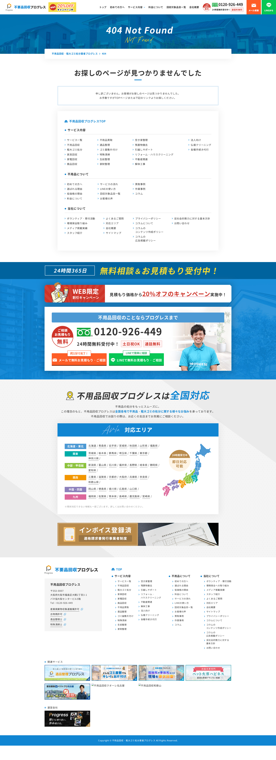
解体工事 (140, 164)
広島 (123, 488)
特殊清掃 (105, 154)
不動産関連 (141, 159)
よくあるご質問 (115, 218)
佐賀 (102, 496)
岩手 (113, 445)
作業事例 (140, 189)
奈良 (143, 477)
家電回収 (72, 159)
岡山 (92, 488)
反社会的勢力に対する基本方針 (192, 218)
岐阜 (143, 465)
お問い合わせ (182, 223)
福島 (154, 445)
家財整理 (105, 164)
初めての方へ (117, 7)
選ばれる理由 (74, 189)
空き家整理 (141, 140)
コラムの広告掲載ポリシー (145, 238)
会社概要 (194, 7)
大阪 (123, 477)
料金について (155, 7)
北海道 (92, 445)
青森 (102, 445)
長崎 (123, 496)
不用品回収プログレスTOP (87, 121)
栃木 (102, 453)
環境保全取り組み (77, 223)
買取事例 (140, 184)
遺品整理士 (56, 619)
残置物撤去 (141, 145)
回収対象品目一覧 (176, 7)
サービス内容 (135, 7)
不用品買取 (106, 140)
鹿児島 (135, 496)
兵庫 (133, 477)
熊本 (113, 496)
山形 (143, 445)
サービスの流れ (109, 184)
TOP (119, 569)
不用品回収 (73, 145)
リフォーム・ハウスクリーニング (154, 154)
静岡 (154, 465)
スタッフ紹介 (74, 233)
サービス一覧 (74, 140)
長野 (133, 465)
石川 (113, 465)
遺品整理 (105, 145)
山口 (133, 488)
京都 (113, 477)
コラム (139, 193)
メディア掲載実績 (77, 228)
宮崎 (146, 496)
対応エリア (112, 223)
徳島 (102, 488)
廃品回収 (72, 164)
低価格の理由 (74, 193)
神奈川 (93, 458)
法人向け (196, 140)
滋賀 (102, 477)
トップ (103, 7)
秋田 (133, 445)
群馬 (113, 453)
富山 (102, 465)
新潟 (92, 465)
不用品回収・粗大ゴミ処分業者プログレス (133, 740)
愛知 (92, 470)
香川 (113, 488)
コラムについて (144, 223)
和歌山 (93, 482)
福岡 (92, 496)
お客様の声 (106, 198)
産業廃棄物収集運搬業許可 (64, 609)
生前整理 (105, 159)
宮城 (123, 445)
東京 (143, 453)
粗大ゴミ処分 (74, 149)
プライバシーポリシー (148, 218)
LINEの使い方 (108, 189)
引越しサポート (144, 149)
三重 (92, 477)
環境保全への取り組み (217, 585)
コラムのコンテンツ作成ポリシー (149, 230)
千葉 (133, 453)
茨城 (92, 453)
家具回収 (72, 154)
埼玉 (123, 453)
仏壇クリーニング (201, 145)
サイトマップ (113, 233)
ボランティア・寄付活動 (81, 218)
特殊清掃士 (56, 624)
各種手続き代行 (200, 149)
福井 (123, 465)
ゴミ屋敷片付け (109, 149)
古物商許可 (56, 614)
